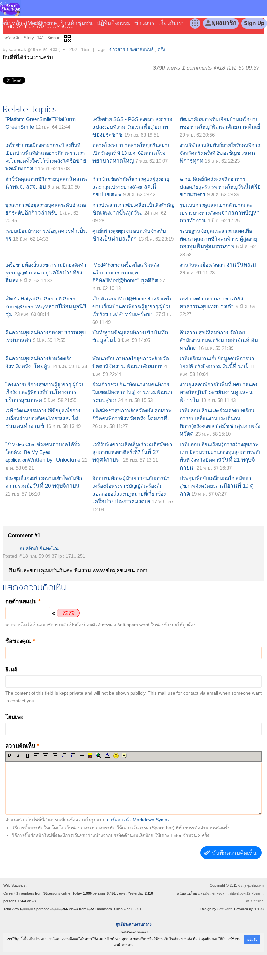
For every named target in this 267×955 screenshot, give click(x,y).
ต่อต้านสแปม (23, 601)
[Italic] (18, 755)
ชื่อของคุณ (20, 641)
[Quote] (124, 755)
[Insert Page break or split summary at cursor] (90, 755)
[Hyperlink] (98, 755)
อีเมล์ (11, 670)
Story (29, 37)
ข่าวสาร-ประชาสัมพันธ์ (131, 49)
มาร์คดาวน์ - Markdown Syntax (138, 819)
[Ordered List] (64, 755)
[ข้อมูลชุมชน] (10, 5)
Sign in (53, 37)
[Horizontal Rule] (82, 755)
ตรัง (161, 49)
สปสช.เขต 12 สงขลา (246, 893)
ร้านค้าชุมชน (77, 23)
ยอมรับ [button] (252, 939)
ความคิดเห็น (22, 746)
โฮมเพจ (14, 717)
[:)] (116, 755)
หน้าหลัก (11, 23)
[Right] (55, 755)
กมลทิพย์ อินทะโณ (39, 548)
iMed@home (41, 23)
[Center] (45, 755)
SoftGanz (224, 909)
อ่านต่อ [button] (128, 945)
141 (40, 37)
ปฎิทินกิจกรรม (114, 23)
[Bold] (9, 755)
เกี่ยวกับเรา (171, 23)
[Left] (36, 755)
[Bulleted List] (73, 755)
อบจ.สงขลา (255, 901)
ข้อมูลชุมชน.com (251, 885)
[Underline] (27, 755)
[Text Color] (107, 755)
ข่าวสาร (144, 23)
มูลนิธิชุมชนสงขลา (212, 893)
